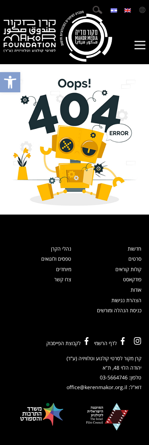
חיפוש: (97, 9)
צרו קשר (62, 279)
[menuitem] (128, 10)
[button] (10, 82)
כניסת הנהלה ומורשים (119, 310)
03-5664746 (114, 377)
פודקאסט (132, 279)
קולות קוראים (128, 269)
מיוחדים (63, 269)
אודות (136, 289)
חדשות (134, 248)
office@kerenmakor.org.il (97, 387)
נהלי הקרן (61, 248)
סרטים (134, 258)
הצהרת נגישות (126, 300)
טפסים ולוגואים (56, 258)
